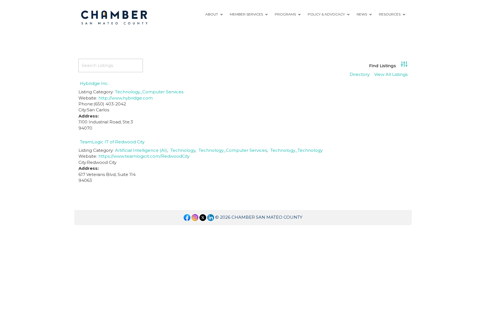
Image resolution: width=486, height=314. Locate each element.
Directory (360, 74)
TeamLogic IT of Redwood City (112, 141)
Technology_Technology (296, 150)
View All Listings (391, 74)
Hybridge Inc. (94, 83)
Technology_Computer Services (149, 91)
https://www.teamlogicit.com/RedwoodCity (144, 156)
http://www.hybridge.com (125, 98)
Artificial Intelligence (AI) (141, 150)
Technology (182, 150)
